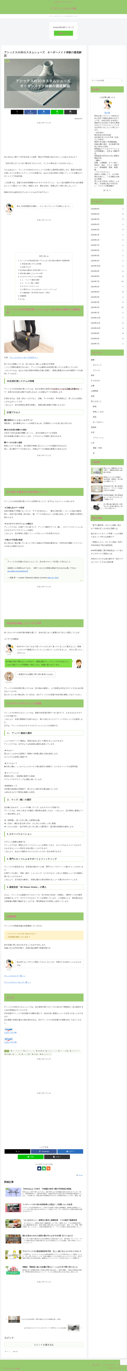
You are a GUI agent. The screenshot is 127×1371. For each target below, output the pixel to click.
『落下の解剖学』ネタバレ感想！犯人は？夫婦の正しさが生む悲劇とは (106, 526)
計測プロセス (26, 267)
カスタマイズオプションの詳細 (31, 276)
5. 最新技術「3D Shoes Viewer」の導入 (36, 292)
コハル (107, 112)
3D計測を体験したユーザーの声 (31, 273)
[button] (70, 112)
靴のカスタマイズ (46, 1054)
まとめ (22, 299)
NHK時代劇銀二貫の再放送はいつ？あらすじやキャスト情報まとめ (107, 552)
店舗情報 (23, 296)
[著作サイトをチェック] (39, 1168)
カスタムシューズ (52, 1051)
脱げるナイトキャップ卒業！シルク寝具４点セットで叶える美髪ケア (107, 535)
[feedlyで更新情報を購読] (44, 1168)
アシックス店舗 (64, 1051)
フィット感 (17, 1054)
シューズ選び (26, 1054)
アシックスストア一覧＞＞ (15, 976)
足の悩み (36, 1054)
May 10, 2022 (53, 578)
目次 (41, 256)
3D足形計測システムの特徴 (31, 264)
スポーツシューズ (30, 1051)
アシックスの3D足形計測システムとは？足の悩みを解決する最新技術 (45, 260)
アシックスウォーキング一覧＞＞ (17, 982)
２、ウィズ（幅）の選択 (30, 283)
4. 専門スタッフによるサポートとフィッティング (39, 289)
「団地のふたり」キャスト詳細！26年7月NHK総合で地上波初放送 (106, 543)
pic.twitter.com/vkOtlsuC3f (17, 571)
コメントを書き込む (44, 1344)
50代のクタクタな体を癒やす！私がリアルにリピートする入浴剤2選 (107, 560)
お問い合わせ (96, 1365)
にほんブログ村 (10, 1033)
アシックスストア (17, 1051)
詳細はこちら (63, 33)
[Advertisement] (44, 138)
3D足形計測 (41, 1051)
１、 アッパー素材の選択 (31, 280)
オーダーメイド (75, 1051)
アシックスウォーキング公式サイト (24, 358)
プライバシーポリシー (109, 1365)
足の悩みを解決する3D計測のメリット (33, 270)
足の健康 (8, 1054)
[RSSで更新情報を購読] (48, 1168)
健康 (7, 1051)
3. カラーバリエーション (30, 286)
